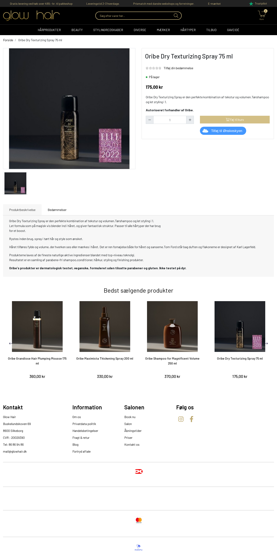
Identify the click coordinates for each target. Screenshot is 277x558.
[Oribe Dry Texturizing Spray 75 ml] (15, 183)
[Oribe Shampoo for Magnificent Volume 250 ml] (172, 326)
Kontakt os (132, 444)
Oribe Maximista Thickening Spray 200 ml (104, 358)
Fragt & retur (80, 437)
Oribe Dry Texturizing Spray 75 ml (240, 358)
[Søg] (175, 15)
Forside (8, 40)
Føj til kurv (236, 119)
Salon (128, 424)
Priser (128, 437)
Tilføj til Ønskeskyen (226, 131)
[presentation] (11, 343)
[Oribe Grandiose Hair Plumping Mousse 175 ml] (37, 326)
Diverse (140, 30)
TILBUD (211, 30)
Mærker (163, 30)
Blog (75, 444)
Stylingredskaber (108, 30)
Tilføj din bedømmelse (178, 68)
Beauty (77, 30)
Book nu (129, 417)
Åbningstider (133, 431)
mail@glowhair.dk (15, 451)
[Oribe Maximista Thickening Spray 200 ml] (105, 326)
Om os (76, 417)
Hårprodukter (49, 30)
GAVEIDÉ (233, 30)
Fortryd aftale (81, 451)
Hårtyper (188, 30)
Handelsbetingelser (85, 431)
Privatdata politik (84, 424)
